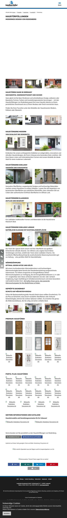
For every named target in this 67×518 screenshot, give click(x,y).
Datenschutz (38, 479)
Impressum (44, 479)
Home (13, 12)
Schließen (7, 513)
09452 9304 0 (25, 485)
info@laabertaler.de (44, 485)
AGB (18, 479)
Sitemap (22, 479)
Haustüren (25, 12)
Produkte (19, 12)
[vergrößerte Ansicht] (17, 423)
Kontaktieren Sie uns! (13, 437)
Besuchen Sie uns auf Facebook (32, 437)
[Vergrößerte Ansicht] (14, 84)
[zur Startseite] (14, 4)
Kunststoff (32, 12)
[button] (14, 464)
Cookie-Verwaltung (29, 479)
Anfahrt (50, 479)
